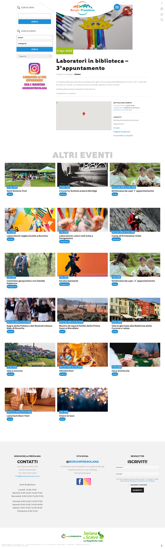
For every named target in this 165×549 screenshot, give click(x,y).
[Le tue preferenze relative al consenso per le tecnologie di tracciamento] (161, 545)
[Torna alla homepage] (82, 8)
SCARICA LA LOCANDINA (122, 110)
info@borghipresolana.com (27, 476)
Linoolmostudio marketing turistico (17, 545)
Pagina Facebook (121, 132)
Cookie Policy (70, 544)
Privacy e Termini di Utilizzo (142, 481)
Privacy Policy (61, 544)
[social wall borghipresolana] (34, 76)
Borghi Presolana (7, 544)
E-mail (116, 128)
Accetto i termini (138, 485)
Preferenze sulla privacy (83, 544)
